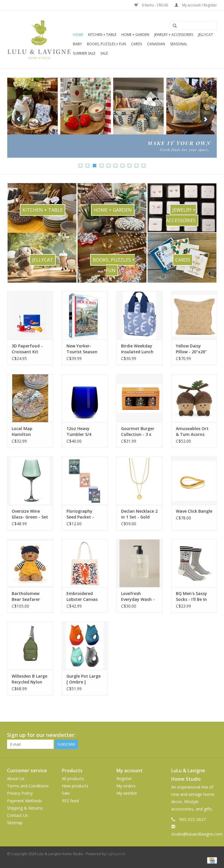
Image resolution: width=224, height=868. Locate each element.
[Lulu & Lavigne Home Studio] (39, 40)
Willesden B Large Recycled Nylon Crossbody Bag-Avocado (29, 679)
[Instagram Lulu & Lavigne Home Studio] (212, 735)
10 (143, 165)
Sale (104, 53)
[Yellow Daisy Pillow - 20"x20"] (194, 315)
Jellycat (205, 34)
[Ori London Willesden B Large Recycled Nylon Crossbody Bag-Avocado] (30, 646)
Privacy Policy (20, 793)
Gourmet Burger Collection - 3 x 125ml (137, 431)
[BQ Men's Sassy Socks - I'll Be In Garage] (194, 563)
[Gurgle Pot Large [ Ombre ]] (85, 646)
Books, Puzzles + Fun (106, 43)
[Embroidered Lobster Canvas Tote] (85, 563)
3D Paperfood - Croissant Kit (27, 348)
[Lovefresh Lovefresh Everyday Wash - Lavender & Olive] (139, 563)
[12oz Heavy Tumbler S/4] (85, 398)
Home (78, 34)
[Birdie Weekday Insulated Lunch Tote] (139, 315)
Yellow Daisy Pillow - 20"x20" (191, 348)
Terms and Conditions (28, 786)
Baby (77, 43)
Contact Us (17, 815)
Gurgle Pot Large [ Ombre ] (83, 679)
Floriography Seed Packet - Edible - (80, 514)
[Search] (174, 25)
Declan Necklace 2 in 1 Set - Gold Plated (139, 514)
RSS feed (70, 800)
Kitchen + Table (102, 34)
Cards (136, 43)
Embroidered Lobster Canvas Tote (82, 596)
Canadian (156, 43)
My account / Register (199, 5)
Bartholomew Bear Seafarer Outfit (26, 596)
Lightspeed (116, 853)
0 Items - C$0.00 (155, 5)
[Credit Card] (211, 859)
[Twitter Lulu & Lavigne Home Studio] (201, 735)
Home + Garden (135, 34)
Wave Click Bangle (194, 511)
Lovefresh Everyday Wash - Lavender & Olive (138, 596)
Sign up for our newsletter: (41, 735)
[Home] (112, 117)
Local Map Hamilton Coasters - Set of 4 (29, 431)
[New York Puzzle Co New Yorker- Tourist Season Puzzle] (85, 315)
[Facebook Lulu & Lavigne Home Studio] (191, 735)
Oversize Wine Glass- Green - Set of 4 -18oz (30, 514)
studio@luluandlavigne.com (197, 834)
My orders (126, 786)
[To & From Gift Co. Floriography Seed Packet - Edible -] (85, 481)
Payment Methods (24, 800)
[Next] (205, 119)
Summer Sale (84, 53)
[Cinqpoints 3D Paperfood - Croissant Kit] (30, 315)
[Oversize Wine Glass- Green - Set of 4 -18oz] (30, 481)
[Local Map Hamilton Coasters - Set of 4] (30, 398)
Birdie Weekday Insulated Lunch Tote (137, 349)
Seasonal (178, 43)
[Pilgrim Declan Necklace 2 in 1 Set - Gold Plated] (139, 481)
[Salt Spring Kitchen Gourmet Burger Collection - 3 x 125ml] (139, 398)
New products (75, 786)
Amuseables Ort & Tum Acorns (192, 431)
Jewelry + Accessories (173, 34)
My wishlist (126, 793)
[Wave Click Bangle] (194, 481)
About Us (15, 778)
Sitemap (14, 822)
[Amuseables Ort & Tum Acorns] (194, 398)
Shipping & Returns (25, 808)
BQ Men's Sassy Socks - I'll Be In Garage (191, 596)
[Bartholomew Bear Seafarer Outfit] (30, 563)
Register (124, 778)
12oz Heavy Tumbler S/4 (78, 431)
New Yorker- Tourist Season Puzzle (81, 349)
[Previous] (18, 119)
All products (73, 778)
